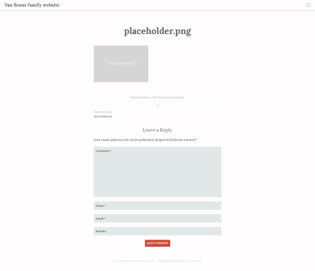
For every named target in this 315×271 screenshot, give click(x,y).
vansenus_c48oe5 (173, 97)
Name (101, 205)
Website (101, 231)
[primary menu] (308, 5)
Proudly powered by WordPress (133, 261)
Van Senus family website (31, 5)
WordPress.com (191, 261)
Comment (103, 151)
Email (100, 218)
